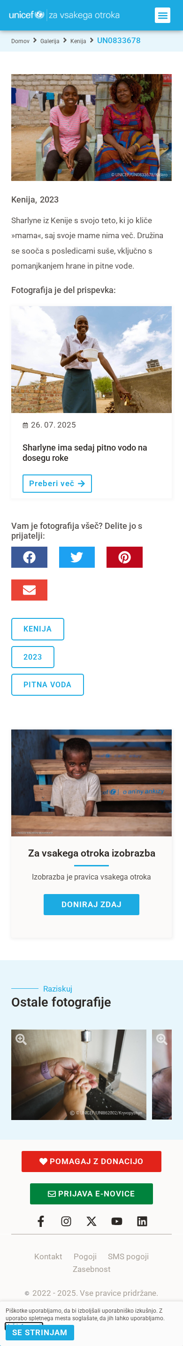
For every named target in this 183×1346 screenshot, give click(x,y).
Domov (20, 41)
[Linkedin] (142, 1221)
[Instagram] (66, 1221)
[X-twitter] (91, 1221)
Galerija (50, 41)
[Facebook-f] (40, 1221)
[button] (162, 15)
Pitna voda (47, 684)
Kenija (78, 41)
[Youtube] (116, 1221)
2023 (49, 199)
